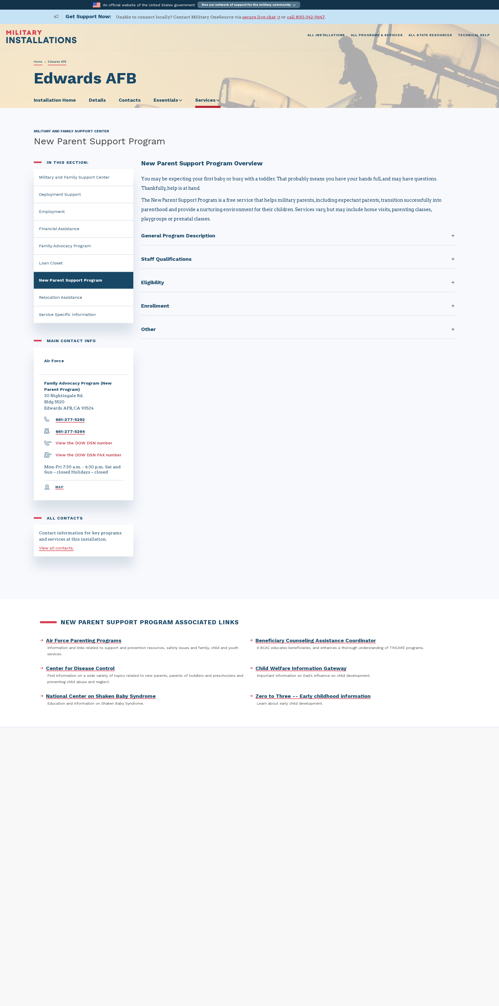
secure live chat (259, 17)
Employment (52, 211)
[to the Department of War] (96, 4)
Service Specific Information (67, 314)
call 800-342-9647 (306, 17)
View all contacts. (56, 548)
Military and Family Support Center (74, 177)
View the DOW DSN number (84, 442)
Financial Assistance (59, 228)
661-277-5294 (70, 431)
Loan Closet (51, 263)
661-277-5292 (70, 419)
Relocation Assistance (60, 297)
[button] (249, 5)
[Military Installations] (41, 42)
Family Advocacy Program (65, 245)
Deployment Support (60, 194)
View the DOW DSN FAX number (88, 454)
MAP (59, 487)
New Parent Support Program (70, 280)
